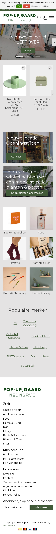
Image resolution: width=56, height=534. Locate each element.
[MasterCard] (25, 529)
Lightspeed (9, 525)
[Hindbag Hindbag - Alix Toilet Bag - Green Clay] (41, 80)
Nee (26, 6)
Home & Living (41, 293)
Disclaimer (9, 490)
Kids (5, 427)
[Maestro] (35, 529)
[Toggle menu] (51, 18)
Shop (39, 51)
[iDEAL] (20, 529)
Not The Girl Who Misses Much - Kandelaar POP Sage (14, 105)
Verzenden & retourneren (19, 482)
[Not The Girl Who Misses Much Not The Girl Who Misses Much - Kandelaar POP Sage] (14, 80)
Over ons (8, 473)
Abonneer (41, 507)
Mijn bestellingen (14, 458)
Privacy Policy (11, 494)
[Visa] (30, 529)
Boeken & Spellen (15, 232)
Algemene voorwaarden (18, 486)
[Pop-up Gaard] (19, 17)
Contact (8, 478)
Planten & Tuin (41, 262)
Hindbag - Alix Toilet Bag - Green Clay (41, 102)
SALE (6, 443)
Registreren (10, 454)
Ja (19, 6)
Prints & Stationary (14, 293)
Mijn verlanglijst (13, 462)
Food (41, 232)
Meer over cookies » (40, 6)
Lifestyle (15, 262)
